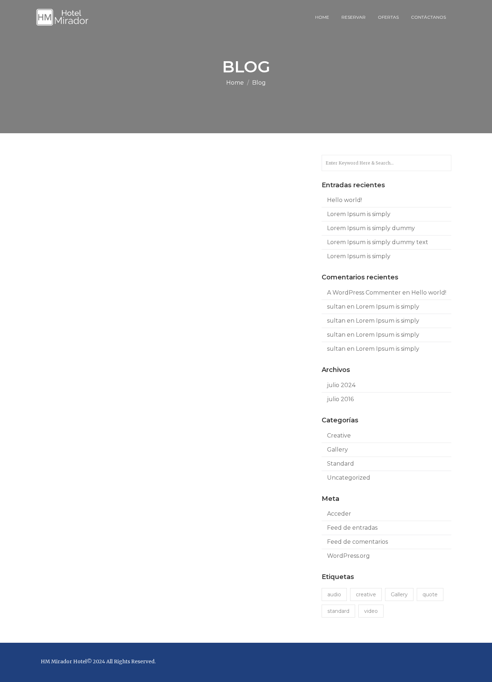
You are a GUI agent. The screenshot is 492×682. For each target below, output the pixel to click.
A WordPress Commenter (364, 292)
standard (338, 611)
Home (322, 17)
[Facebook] (442, 662)
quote (430, 594)
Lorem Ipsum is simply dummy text (377, 242)
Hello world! (344, 200)
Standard (340, 463)
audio (334, 594)
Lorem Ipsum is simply (358, 214)
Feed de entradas (352, 527)
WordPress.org (348, 555)
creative (366, 594)
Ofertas (388, 17)
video (371, 611)
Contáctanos (428, 17)
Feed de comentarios (357, 541)
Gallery (337, 449)
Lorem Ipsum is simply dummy (371, 228)
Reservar (353, 17)
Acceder (339, 513)
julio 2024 (341, 385)
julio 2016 (340, 399)
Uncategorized (348, 477)
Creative (339, 435)
